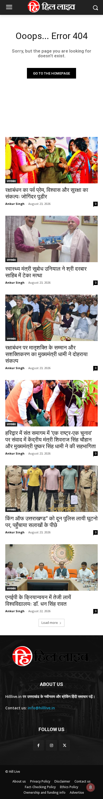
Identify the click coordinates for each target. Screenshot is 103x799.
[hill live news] (51, 6)
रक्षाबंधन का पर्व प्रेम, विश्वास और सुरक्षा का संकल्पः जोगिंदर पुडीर (46, 193)
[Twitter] (64, 745)
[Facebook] (38, 745)
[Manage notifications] (90, 787)
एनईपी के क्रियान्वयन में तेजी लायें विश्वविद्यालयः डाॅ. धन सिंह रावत (38, 600)
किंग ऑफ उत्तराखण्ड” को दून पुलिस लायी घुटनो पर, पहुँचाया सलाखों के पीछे (51, 521)
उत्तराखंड (11, 181)
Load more (49, 622)
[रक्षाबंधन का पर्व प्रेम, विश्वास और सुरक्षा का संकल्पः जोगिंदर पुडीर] (51, 160)
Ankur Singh (15, 204)
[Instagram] (51, 745)
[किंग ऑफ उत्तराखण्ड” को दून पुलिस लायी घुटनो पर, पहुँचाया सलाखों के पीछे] (51, 488)
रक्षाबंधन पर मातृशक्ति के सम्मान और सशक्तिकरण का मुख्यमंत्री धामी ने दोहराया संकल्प (46, 354)
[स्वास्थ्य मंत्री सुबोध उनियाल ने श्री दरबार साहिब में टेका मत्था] (51, 239)
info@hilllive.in (41, 707)
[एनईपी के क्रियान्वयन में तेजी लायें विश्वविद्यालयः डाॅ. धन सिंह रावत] (51, 567)
